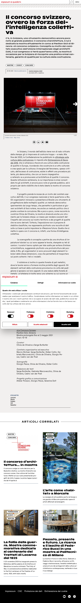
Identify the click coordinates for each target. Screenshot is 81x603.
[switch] (31, 316)
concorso (13, 397)
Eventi (19, 65)
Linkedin (69, 596)
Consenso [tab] (14, 283)
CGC (20, 591)
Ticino (49, 441)
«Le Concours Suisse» (26, 330)
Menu (77, 2)
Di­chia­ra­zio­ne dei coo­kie (55, 591)
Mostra (13, 399)
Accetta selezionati (40, 324)
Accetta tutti (66, 324)
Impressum (10, 591)
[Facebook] (34, 142)
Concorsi (29, 65)
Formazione (13, 512)
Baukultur (13, 405)
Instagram (74, 596)
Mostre (10, 65)
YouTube (64, 596)
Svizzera (13, 401)
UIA (12, 403)
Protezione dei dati (33, 591)
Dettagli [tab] (41, 283)
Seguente (75, 104)
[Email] (42, 142)
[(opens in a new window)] (47, 142)
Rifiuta (14, 324)
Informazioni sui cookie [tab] (67, 283)
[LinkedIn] (38, 142)
